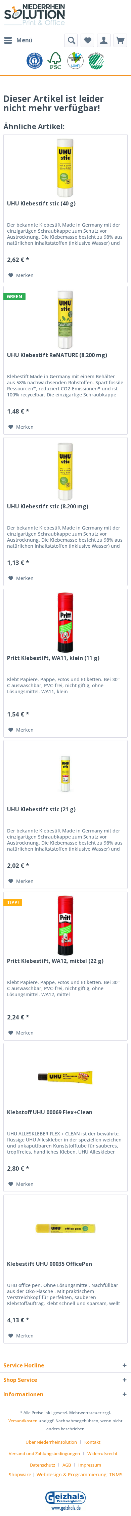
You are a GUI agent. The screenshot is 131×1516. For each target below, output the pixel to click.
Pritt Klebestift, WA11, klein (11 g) (53, 658)
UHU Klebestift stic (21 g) (41, 809)
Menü (24, 40)
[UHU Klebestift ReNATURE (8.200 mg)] (65, 319)
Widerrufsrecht (102, 1453)
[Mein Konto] (104, 40)
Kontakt (92, 1442)
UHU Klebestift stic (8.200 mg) (47, 506)
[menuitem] (18, 40)
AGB (66, 1465)
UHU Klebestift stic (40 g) (41, 203)
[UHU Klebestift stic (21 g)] (65, 774)
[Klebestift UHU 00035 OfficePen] (65, 1228)
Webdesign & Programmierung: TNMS (80, 1474)
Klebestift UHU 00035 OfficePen (49, 1264)
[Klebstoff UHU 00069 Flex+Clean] (65, 1077)
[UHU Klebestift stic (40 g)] (65, 168)
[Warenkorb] (120, 40)
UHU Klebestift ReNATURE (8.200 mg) (57, 355)
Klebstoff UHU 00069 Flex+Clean (49, 1112)
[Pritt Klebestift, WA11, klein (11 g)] (65, 622)
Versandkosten (23, 1421)
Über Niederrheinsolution (51, 1442)
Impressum (89, 1465)
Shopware (20, 1474)
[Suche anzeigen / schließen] (71, 40)
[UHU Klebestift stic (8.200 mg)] (65, 471)
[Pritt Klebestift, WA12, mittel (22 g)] (65, 925)
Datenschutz (42, 1465)
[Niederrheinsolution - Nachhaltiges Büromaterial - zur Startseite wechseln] (34, 16)
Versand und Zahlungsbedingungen (44, 1453)
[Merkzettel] (87, 40)
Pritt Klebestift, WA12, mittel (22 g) (55, 961)
